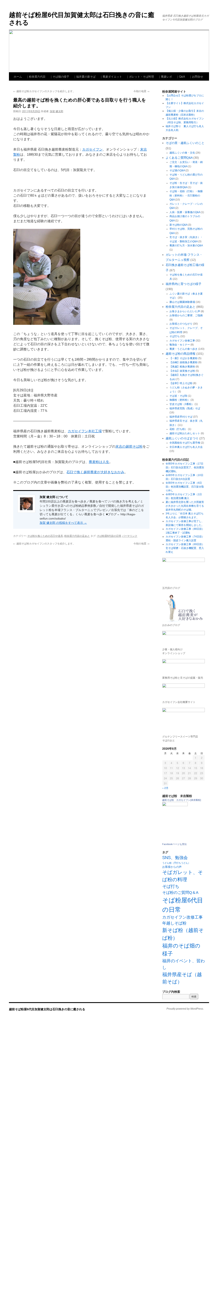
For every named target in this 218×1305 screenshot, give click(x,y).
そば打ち (174, 336)
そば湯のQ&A (177, 170)
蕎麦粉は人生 (99, 462)
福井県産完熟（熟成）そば (184, 408)
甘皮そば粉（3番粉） (181, 404)
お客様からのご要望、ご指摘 (186, 315)
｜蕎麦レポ (165, 76)
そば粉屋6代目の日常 (109, 535)
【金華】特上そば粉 (180, 383)
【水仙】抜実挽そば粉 (182, 371)
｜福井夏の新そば (84, 76)
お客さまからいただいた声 (184, 311)
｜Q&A (180, 76)
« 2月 (165, 788)
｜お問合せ (196, 76)
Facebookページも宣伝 (174, 844)
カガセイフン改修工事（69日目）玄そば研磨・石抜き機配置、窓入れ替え (185, 548)
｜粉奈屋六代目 (36, 76)
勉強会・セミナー (179, 344)
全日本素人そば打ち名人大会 (186, 447)
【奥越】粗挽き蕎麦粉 (182, 366)
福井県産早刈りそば (180, 416)
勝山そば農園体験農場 (182, 302)
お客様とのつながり (180, 323)
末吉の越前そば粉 (129, 446)
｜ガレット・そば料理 (140, 76)
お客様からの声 (172, 866)
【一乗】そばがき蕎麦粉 (183, 358)
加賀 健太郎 (56, 111)
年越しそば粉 (174, 923)
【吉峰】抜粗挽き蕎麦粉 (183, 362)
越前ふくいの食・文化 (182, 152)
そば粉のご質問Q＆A (180, 892)
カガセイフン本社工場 (85, 431)
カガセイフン (92, 149)
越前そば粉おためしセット (184, 433)
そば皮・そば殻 (178, 396)
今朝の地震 (141, 91)
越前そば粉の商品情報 (180, 353)
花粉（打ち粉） (178, 429)
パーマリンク (129, 535)
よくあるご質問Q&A (179, 157)
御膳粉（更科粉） (179, 400)
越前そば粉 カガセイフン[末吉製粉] (181, 800)
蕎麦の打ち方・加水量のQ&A (186, 245)
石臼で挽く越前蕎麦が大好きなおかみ (95, 472)
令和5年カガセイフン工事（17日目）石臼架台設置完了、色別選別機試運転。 (185, 467)
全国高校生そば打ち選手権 (184, 442)
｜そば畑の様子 (59, 76)
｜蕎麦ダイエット (111, 76)
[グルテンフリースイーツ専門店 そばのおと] (183, 720)
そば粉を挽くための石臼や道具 (45, 535)
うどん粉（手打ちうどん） (176, 863)
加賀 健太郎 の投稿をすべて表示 (63, 522)
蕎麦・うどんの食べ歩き (183, 349)
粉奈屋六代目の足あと (77, 535)
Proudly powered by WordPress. (185, 1008)
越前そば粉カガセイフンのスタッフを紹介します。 (44, 91)
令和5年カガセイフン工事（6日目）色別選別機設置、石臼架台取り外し (185, 486)
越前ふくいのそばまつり (182, 438)
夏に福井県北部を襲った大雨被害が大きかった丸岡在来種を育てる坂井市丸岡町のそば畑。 (185, 506)
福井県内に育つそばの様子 (183, 284)
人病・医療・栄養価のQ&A (184, 212)
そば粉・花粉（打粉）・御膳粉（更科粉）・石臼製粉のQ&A (186, 195)
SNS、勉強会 (175, 857)
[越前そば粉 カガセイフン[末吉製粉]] (175, 805)
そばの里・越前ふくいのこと (185, 143)
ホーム (18, 76)
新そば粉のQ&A (178, 225)
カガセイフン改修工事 (182, 340)
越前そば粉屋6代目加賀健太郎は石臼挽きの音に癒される (81, 18)
